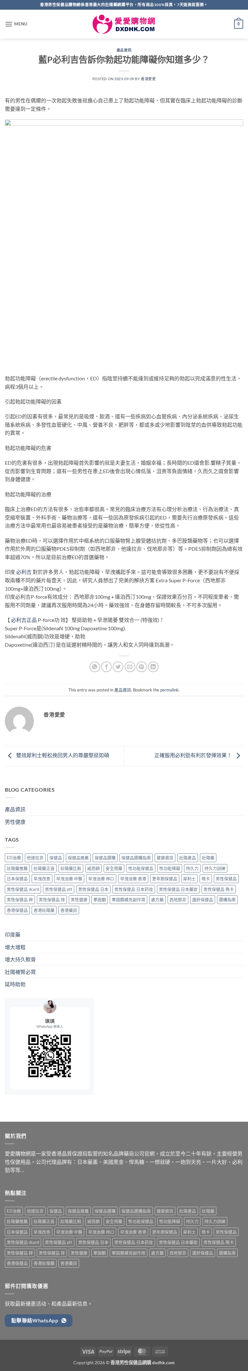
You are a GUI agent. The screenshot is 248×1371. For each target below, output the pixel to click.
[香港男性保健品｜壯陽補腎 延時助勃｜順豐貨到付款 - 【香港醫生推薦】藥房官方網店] (124, 24)
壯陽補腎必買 (20, 972)
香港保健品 (17, 910)
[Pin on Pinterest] (141, 667)
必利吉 (24, 572)
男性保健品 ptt (58, 889)
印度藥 (12, 934)
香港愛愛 (148, 79)
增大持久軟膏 (20, 959)
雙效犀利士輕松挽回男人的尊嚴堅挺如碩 (62, 755)
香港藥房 (68, 910)
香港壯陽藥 (44, 910)
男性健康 (15, 822)
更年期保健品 (164, 878)
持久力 (192, 868)
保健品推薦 (78, 857)
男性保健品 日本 (93, 889)
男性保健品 (226, 878)
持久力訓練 (214, 868)
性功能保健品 (140, 868)
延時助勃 (15, 984)
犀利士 (189, 878)
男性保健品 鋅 (20, 899)
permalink (169, 689)
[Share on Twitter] (118, 667)
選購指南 (227, 899)
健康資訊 (165, 857)
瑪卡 (206, 878)
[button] (16, 24)
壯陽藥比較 (70, 868)
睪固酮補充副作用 (128, 899)
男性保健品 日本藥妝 (178, 889)
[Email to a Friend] (130, 667)
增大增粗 (15, 947)
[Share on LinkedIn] (153, 667)
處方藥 (157, 899)
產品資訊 (124, 50)
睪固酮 (99, 899)
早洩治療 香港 (133, 878)
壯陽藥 (208, 857)
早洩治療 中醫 (69, 878)
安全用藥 (114, 868)
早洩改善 (42, 878)
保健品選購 (105, 857)
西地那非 (178, 899)
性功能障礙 (169, 868)
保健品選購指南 (136, 857)
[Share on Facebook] (106, 667)
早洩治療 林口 (101, 878)
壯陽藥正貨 (44, 868)
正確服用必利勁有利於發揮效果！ (193, 755)
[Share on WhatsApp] (94, 667)
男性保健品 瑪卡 (218, 889)
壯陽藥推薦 (17, 868)
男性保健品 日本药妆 (133, 889)
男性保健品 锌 (52, 899)
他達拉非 (35, 857)
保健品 (55, 857)
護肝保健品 (202, 899)
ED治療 (14, 857)
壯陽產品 (187, 857)
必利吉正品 (24, 620)
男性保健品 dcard (23, 889)
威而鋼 (93, 868)
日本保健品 (17, 878)
